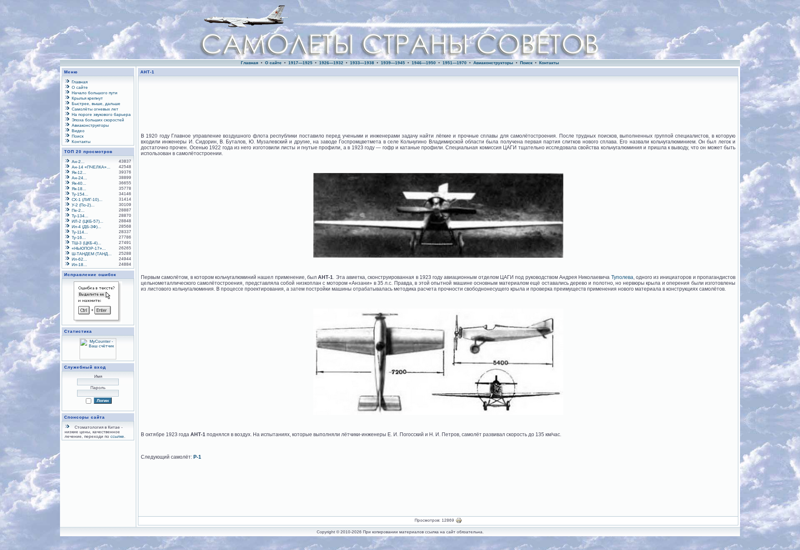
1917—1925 (300, 62)
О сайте (273, 62)
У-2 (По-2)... (83, 205)
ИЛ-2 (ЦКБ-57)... (87, 221)
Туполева (622, 277)
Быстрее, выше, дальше (96, 103)
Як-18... (79, 188)
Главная (249, 62)
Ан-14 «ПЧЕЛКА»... (91, 167)
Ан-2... (78, 161)
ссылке (117, 436)
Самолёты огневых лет (95, 109)
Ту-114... (80, 232)
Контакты (549, 62)
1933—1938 (362, 62)
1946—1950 (424, 62)
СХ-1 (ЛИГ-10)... (87, 199)
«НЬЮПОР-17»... (89, 248)
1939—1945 (393, 62)
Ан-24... (79, 178)
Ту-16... (79, 237)
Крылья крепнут (87, 98)
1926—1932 (331, 62)
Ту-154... (80, 194)
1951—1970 (454, 62)
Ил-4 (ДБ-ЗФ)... (86, 226)
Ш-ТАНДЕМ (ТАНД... (92, 253)
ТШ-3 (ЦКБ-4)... (86, 243)
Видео (78, 130)
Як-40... (79, 183)
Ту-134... (80, 215)
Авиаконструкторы (493, 62)
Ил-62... (79, 259)
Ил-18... (79, 264)
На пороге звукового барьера (101, 114)
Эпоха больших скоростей (98, 120)
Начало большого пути (95, 92)
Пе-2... (78, 210)
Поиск (526, 62)
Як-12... (79, 172)
